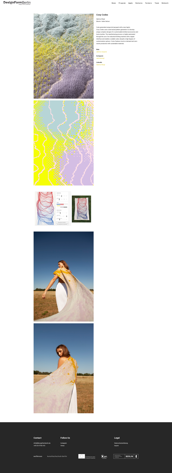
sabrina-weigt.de (101, 52)
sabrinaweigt (100, 58)
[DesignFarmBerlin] (17, 3)
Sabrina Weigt (100, 65)
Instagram (63, 443)
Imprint (116, 445)
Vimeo (62, 445)
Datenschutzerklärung (121, 443)
